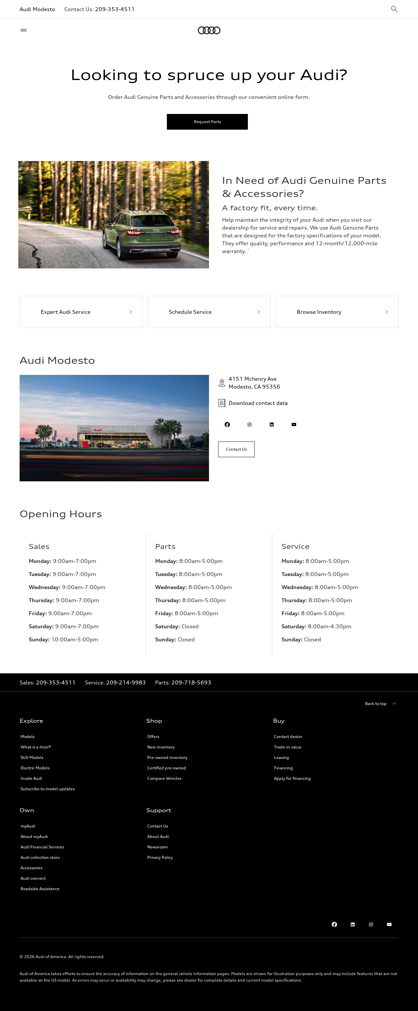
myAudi (28, 826)
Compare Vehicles (164, 778)
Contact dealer (288, 736)
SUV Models (32, 757)
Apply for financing (292, 778)
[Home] (209, 30)
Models (28, 736)
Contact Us (157, 826)
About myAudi (34, 836)
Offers (153, 736)
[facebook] (227, 424)
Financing (283, 767)
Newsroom (157, 846)
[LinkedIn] (353, 924)
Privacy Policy (160, 857)
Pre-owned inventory (167, 757)
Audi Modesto (37, 9)
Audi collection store (40, 857)
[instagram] (249, 424)
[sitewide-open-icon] (394, 9)
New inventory (161, 747)
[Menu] (25, 30)
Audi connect (33, 878)
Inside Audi (31, 778)
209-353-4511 (115, 9)
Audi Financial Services (42, 846)
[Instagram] (371, 924)
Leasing (281, 757)
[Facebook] (334, 924)
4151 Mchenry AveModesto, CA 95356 (254, 383)
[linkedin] (272, 424)
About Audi (158, 836)
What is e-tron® (36, 747)
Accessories (31, 867)
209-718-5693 (191, 682)
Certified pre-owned (166, 767)
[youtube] (294, 424)
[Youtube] (389, 924)
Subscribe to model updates (48, 788)
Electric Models (35, 767)
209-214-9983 (126, 682)
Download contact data (258, 403)
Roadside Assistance (40, 888)
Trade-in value (287, 747)
